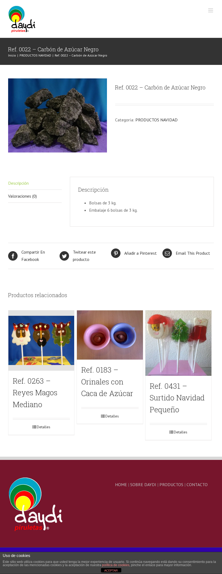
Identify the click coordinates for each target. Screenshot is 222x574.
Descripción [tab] (18, 183)
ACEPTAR (111, 570)
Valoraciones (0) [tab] (22, 196)
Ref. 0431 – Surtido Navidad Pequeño (177, 397)
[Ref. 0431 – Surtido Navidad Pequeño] (178, 343)
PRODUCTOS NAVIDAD (156, 119)
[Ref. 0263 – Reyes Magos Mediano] (41, 340)
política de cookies (115, 565)
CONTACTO (197, 484)
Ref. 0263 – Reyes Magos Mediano (35, 392)
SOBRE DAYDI (143, 484)
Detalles (43, 426)
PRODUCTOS (171, 484)
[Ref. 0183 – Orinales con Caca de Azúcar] (110, 335)
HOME (121, 484)
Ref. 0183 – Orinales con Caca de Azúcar (107, 381)
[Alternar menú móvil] (211, 10)
